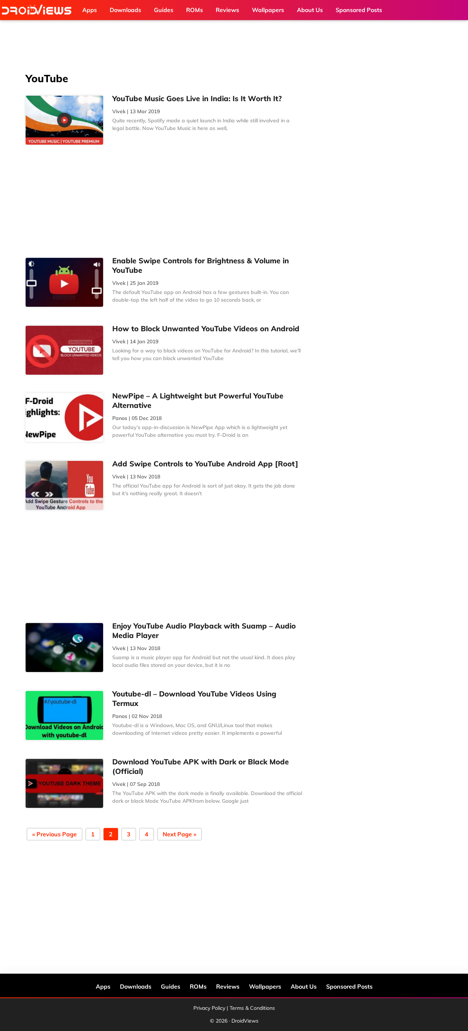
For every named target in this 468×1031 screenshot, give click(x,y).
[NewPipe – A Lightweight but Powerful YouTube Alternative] (64, 417)
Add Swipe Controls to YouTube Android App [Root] (205, 463)
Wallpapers (265, 986)
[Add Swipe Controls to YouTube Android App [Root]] (64, 485)
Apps (103, 986)
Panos (119, 418)
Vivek (118, 111)
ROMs (198, 986)
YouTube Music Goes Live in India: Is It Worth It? (197, 98)
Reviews (227, 986)
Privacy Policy (209, 1008)
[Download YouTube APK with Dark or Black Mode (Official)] (64, 783)
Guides (170, 986)
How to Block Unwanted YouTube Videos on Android (205, 328)
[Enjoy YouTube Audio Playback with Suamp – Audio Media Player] (64, 647)
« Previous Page (54, 834)
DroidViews (38, 10)
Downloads (135, 986)
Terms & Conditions (252, 1008)
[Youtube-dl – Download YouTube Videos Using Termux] (64, 715)
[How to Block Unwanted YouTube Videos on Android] (64, 350)
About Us (304, 986)
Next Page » (179, 834)
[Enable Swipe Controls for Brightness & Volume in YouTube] (64, 282)
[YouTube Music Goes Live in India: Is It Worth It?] (64, 120)
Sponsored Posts (349, 986)
